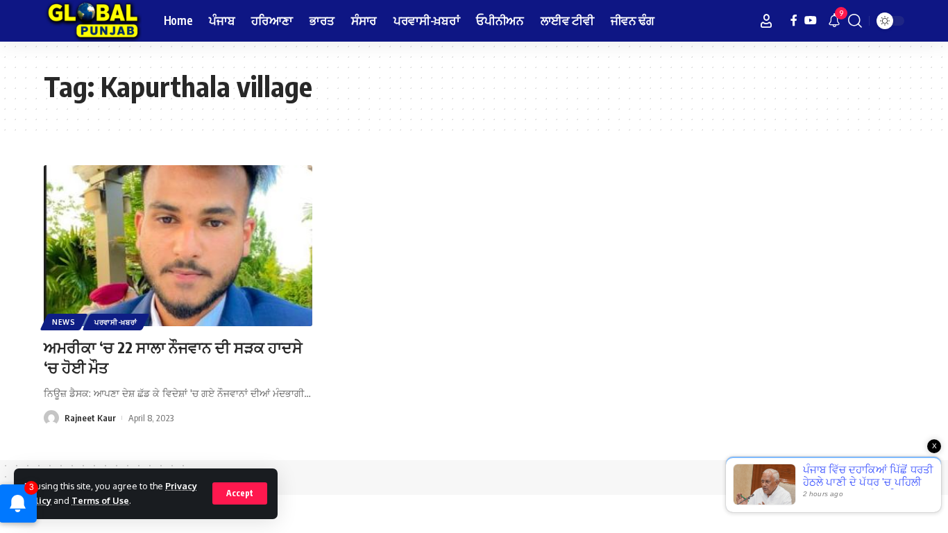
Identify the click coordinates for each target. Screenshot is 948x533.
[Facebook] (794, 20)
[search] (855, 21)
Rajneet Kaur (90, 417)
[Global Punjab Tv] (93, 21)
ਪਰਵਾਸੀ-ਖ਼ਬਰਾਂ (115, 322)
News (64, 322)
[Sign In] (766, 21)
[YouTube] (810, 20)
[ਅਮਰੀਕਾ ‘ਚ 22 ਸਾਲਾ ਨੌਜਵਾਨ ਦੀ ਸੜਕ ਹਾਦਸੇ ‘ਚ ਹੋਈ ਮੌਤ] (178, 245)
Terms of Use (100, 500)
